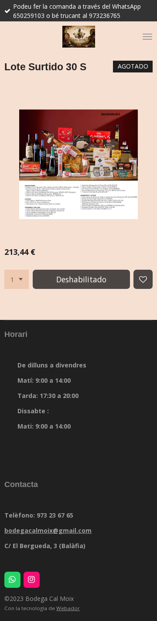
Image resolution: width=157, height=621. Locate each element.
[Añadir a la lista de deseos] (143, 279)
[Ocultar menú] (147, 36)
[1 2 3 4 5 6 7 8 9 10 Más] (16, 279)
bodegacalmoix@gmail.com (48, 530)
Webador (68, 608)
